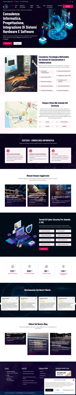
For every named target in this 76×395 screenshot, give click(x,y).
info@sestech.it (10, 376)
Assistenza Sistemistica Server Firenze (29, 377)
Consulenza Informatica (49, 6)
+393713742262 (24, 1)
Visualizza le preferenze (68, 390)
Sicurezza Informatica (22, 6)
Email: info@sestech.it (8, 1)
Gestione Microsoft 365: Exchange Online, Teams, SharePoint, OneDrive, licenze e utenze (15, 332)
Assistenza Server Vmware (28, 373)
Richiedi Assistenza (67, 6)
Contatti (60, 5)
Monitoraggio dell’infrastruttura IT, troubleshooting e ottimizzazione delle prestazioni (37, 342)
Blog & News (31, 6)
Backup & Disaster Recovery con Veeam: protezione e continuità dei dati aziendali (60, 343)
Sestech (12, 5)
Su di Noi (16, 6)
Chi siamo (17, 43)
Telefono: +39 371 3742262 (12, 372)
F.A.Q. (44, 5)
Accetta (49, 390)
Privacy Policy (62, 392)
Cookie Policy (57, 392)
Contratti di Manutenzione (28, 371)
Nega (58, 390)
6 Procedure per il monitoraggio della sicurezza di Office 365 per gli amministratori (37, 195)
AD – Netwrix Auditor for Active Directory (60, 198)
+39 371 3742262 (10, 379)
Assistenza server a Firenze (28, 380)
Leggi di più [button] (4, 308)
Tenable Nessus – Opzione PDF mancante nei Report (15, 196)
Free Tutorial (38, 6)
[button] (73, 380)
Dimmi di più (7, 43)
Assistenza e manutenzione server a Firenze (30, 383)
